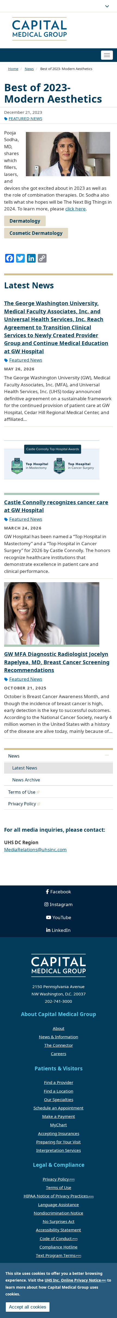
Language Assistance (58, 1204)
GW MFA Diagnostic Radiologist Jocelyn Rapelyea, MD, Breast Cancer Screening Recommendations (56, 662)
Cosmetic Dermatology (36, 233)
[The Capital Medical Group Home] (57, 29)
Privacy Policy (22, 804)
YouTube (62, 917)
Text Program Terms (55, 1255)
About (58, 1028)
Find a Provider (58, 1082)
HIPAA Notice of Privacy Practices (56, 1196)
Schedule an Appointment (58, 1108)
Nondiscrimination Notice (58, 1213)
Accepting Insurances (58, 1133)
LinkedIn (61, 930)
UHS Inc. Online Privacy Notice (73, 1280)
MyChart (58, 1124)
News (29, 68)
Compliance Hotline (58, 1247)
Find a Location (58, 1091)
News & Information (58, 1036)
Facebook (60, 891)
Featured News (25, 118)
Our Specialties (58, 1099)
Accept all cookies (27, 1307)
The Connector (58, 1045)
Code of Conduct (56, 1238)
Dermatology (25, 221)
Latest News (24, 768)
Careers (58, 1053)
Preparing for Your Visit (58, 1141)
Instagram (61, 904)
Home (13, 68)
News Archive (26, 780)
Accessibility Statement (58, 1229)
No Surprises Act (59, 1221)
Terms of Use (21, 792)
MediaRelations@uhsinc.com (35, 849)
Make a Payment (58, 1116)
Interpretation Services (58, 1150)
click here (75, 209)
